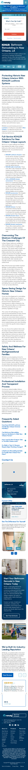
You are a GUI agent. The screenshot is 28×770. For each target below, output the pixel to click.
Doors (12, 735)
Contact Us (21, 735)
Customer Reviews (4, 739)
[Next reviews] (24, 675)
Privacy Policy (9, 38)
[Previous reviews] (20, 675)
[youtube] (15, 725)
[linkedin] (18, 725)
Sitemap (22, 766)
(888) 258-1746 (7, 722)
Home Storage (14, 742)
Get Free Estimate (16, 715)
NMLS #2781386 (21, 737)
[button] (14, 472)
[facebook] (10, 725)
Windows (13, 733)
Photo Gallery (22, 731)
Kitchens (12, 737)
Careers (3, 742)
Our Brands (4, 735)
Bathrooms (13, 731)
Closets (12, 739)
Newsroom (4, 746)
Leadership (4, 737)
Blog (3, 744)
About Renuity (5, 731)
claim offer (14, 516)
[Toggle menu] (25, 2)
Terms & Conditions (17, 38)
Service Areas (5, 733)
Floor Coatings (14, 740)
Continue (14, 34)
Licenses (21, 740)
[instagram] (12, 725)
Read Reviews (7, 675)
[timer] (14, 15)
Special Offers (22, 733)
